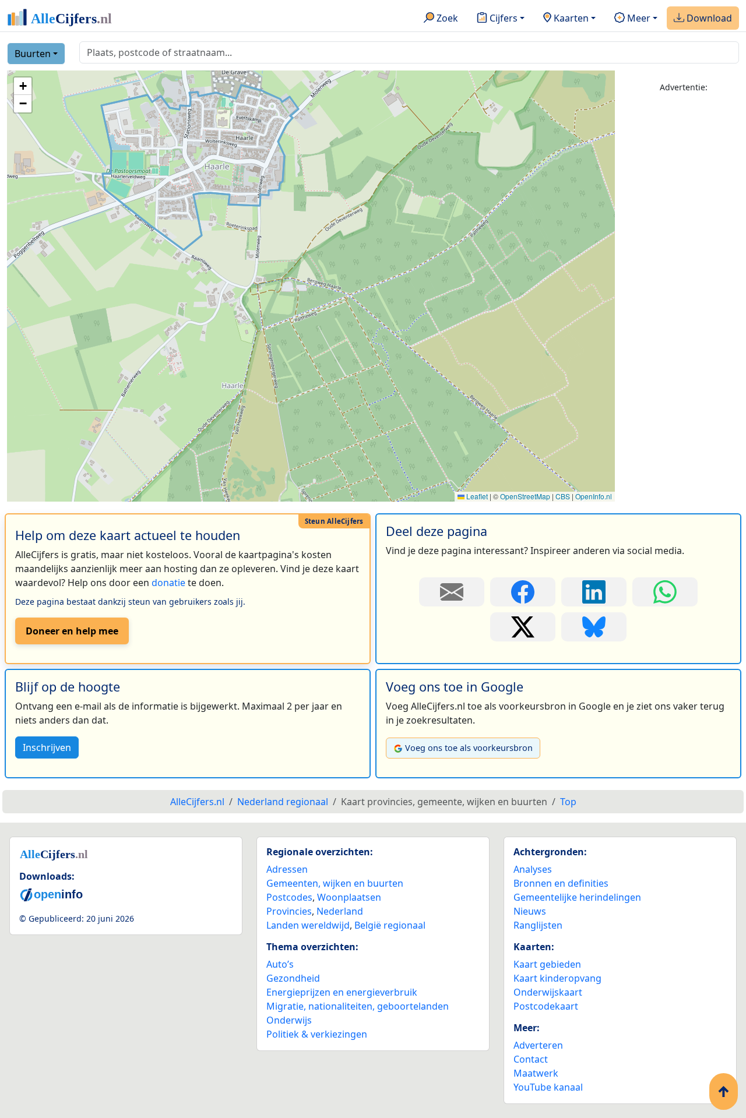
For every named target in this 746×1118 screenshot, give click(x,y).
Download (708, 18)
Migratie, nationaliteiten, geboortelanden (357, 1006)
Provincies (289, 911)
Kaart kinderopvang (557, 978)
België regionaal (389, 925)
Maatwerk (535, 1073)
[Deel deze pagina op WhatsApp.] (665, 591)
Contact (530, 1059)
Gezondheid (293, 978)
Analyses (532, 869)
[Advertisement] (684, 278)
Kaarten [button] (570, 18)
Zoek (446, 18)
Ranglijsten (537, 925)
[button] (22, 86)
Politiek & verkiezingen (316, 1034)
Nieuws (529, 911)
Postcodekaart (545, 1006)
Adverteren (538, 1045)
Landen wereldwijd (308, 925)
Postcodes (289, 897)
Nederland (339, 911)
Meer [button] (637, 18)
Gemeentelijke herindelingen (577, 897)
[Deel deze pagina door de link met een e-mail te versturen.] (451, 591)
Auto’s (280, 964)
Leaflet (476, 496)
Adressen (287, 869)
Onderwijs (289, 1020)
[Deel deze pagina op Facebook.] (522, 591)
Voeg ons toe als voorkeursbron (469, 747)
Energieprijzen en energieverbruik (341, 992)
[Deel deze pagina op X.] (522, 626)
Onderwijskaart (547, 992)
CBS (562, 496)
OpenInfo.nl (593, 496)
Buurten (33, 53)
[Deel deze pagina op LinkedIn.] (594, 591)
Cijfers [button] (502, 18)
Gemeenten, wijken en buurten (334, 883)
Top (568, 801)
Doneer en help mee (72, 631)
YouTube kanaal (548, 1087)
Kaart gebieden (547, 964)
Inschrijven (47, 747)
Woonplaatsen (349, 897)
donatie (168, 582)
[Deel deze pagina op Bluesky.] (594, 626)
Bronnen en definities (560, 883)
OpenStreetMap (525, 496)
